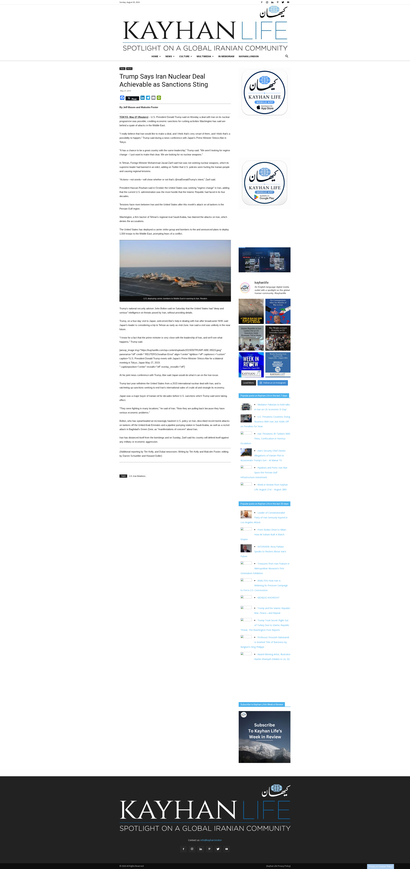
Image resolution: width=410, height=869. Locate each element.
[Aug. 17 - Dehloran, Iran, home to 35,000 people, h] (251, 311)
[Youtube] (288, 2)
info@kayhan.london (211, 840)
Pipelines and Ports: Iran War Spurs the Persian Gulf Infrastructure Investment (264, 472)
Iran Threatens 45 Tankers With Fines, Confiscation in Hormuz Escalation (265, 438)
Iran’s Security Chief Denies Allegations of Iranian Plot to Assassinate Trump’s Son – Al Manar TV (263, 455)
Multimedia (204, 56)
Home (155, 56)
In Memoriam (226, 56)
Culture (184, 56)
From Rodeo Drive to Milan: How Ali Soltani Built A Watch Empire (263, 534)
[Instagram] (267, 2)
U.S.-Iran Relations (137, 476)
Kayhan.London (249, 56)
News (168, 56)
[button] (287, 56)
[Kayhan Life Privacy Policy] (278, 866)
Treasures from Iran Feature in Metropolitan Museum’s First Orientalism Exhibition (265, 568)
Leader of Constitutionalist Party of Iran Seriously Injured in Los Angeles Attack (264, 517)
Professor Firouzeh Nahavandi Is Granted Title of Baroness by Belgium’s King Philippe (265, 642)
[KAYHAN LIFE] (205, 29)
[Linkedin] (272, 2)
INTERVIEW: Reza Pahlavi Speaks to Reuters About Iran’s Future (263, 551)
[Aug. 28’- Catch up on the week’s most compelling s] (251, 364)
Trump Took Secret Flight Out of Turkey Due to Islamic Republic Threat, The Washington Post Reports (265, 625)
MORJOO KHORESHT (269, 597)
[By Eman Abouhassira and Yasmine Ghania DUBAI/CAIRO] (278, 338)
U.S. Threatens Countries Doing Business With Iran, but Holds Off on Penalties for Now (265, 421)
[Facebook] (261, 2)
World (129, 68)
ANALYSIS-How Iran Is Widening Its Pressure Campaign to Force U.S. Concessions (264, 585)
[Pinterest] (277, 2)
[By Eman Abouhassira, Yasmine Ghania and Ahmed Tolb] (251, 338)
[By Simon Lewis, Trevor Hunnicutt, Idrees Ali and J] (278, 311)
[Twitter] (282, 2)
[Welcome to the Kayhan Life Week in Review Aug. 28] (278, 364)
